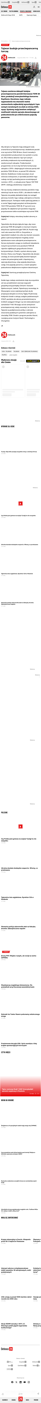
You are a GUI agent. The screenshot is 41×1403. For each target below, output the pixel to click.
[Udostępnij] (38, 1394)
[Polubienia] (3, 1394)
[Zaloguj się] (34, 7)
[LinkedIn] (20, 1382)
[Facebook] (12, 1382)
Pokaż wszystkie (13, 355)
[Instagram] (28, 1382)
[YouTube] (24, 1382)
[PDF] (13, 341)
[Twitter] (16, 1382)
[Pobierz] (36, 58)
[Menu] (39, 7)
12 (21, 1394)
